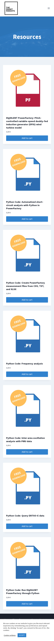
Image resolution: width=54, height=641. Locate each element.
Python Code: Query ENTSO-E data (25, 515)
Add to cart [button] (27, 138)
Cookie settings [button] (10, 635)
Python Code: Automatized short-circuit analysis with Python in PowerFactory (24, 205)
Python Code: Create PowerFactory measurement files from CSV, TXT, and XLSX (25, 286)
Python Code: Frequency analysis (24, 363)
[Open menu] (48, 8)
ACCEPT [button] (22, 635)
